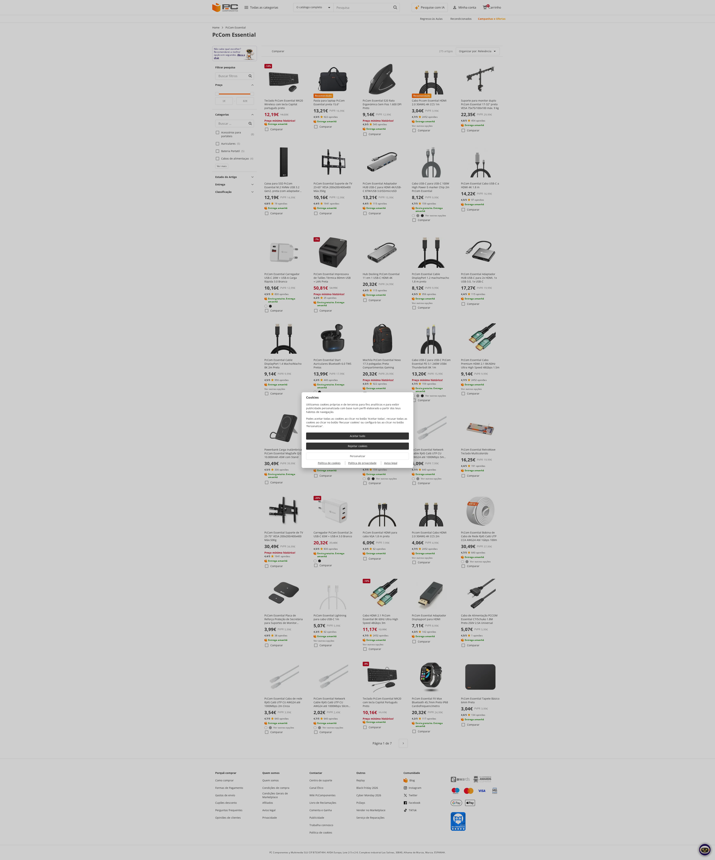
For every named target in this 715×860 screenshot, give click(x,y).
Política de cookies (329, 463)
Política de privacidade (362, 463)
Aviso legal (390, 463)
